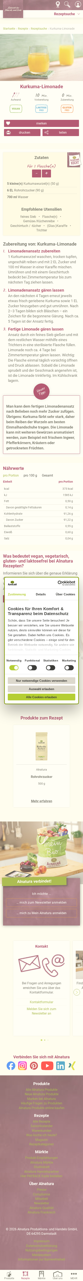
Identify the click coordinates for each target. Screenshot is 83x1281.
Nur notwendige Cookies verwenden (41, 680)
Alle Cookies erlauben (41, 697)
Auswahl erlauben (41, 688)
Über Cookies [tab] (65, 594)
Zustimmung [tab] (17, 594)
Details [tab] (41, 594)
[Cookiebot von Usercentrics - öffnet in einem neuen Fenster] (58, 583)
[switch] (32, 667)
